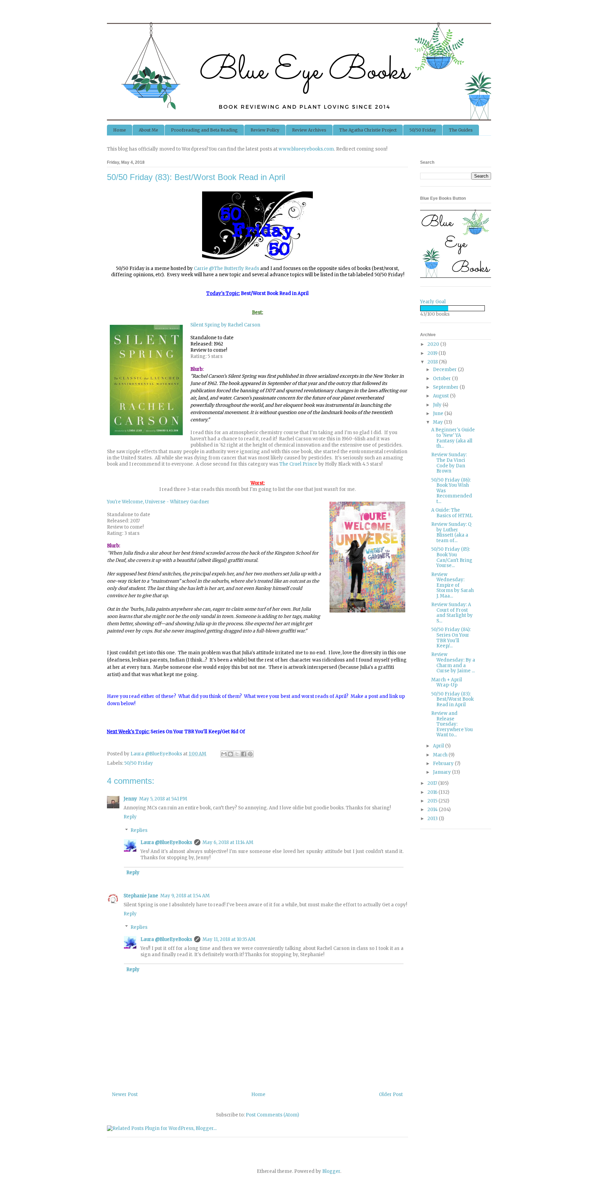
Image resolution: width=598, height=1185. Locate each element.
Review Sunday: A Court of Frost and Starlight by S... (452, 613)
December (445, 369)
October (442, 378)
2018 (433, 362)
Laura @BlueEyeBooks (166, 842)
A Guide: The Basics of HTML (452, 513)
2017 (432, 783)
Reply (130, 817)
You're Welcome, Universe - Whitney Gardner (158, 502)
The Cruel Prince (298, 464)
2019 (432, 353)
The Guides (461, 130)
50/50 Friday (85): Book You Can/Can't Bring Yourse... (451, 557)
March (440, 755)
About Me (148, 130)
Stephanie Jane (141, 896)
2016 (432, 792)
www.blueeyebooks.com (306, 149)
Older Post (391, 1094)
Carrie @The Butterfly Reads (226, 268)
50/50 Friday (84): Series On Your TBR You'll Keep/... (451, 638)
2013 (433, 819)
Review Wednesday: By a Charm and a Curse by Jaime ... (453, 663)
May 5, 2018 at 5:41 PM (163, 799)
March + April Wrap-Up (446, 682)
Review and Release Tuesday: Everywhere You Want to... (452, 724)
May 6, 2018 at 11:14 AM (227, 842)
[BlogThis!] (230, 754)
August (441, 396)
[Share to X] (237, 754)
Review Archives (309, 130)
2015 (432, 801)
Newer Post (125, 1094)
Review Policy (265, 130)
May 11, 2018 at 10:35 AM (228, 939)
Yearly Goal (433, 302)
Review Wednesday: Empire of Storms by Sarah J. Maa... (452, 585)
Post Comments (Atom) (272, 1115)
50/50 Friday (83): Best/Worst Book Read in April (452, 699)
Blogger (331, 1171)
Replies (138, 830)
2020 (433, 344)
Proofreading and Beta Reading (204, 130)
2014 (433, 810)
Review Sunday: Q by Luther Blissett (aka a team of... (451, 532)
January (442, 772)
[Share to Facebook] (243, 754)
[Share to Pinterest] (250, 754)
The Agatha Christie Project (368, 130)
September (446, 387)
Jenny (130, 799)
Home (119, 130)
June (438, 413)
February (444, 763)
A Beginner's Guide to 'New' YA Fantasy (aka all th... (453, 438)
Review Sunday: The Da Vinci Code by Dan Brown (449, 463)
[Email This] (223, 754)
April (439, 746)
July (438, 405)
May (438, 422)
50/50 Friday (422, 130)
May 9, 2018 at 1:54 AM (185, 896)
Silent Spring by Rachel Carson (225, 325)
